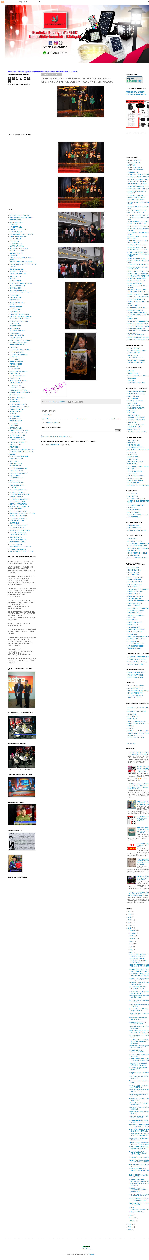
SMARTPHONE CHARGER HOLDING (22, 449)
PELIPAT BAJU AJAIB (16, 352)
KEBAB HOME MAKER (17, 397)
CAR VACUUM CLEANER (18, 229)
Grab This (129, 743)
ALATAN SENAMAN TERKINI (136, 659)
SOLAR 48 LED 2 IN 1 (134, 305)
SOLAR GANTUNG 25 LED (136, 281)
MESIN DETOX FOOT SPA (18, 236)
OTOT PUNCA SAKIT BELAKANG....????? (136, 1051)
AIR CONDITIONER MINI (18, 290)
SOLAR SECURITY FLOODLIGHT (138, 174)
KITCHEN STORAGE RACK (18, 490)
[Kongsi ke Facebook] (80, 402)
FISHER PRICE (15, 359)
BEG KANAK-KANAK (134, 406)
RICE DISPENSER (16, 463)
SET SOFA (13, 305)
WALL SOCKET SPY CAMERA (137, 546)
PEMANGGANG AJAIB (17, 335)
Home (12, 213)
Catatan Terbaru (47, 419)
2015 (129, 917)
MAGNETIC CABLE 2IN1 (135, 478)
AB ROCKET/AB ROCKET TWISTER (21, 234)
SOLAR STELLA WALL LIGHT (136, 278)
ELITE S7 (13, 454)
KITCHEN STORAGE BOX (135, 646)
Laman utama (81, 419)
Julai (131, 944)
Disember (132, 930)
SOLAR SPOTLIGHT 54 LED (136, 245)
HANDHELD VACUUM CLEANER (20, 340)
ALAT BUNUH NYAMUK (17, 286)
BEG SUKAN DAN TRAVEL (18, 516)
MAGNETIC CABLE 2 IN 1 (18, 535)
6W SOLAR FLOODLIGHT (135, 213)
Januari (132, 1221)
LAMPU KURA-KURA (17, 246)
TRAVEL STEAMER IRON (18, 274)
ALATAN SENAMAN (16, 411)
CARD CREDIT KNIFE (17, 520)
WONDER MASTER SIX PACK (19, 407)
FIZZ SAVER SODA (16, 232)
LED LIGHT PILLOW (16, 253)
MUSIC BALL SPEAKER (17, 388)
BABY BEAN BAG (15, 326)
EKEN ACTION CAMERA (18, 542)
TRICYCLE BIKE (15, 475)
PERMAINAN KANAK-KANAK (19, 314)
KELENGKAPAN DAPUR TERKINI (20, 316)
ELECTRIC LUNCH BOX (17, 376)
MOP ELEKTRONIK (16, 338)
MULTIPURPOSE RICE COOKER (20, 293)
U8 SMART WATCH (16, 544)
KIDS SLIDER (14, 461)
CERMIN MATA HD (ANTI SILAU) (20, 350)
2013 (129, 922)
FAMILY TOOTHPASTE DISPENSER (21, 452)
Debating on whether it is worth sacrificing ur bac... (139, 996)
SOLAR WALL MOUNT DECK (136, 181)
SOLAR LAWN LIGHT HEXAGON (137, 294)
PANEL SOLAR (132, 319)
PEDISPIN (13, 414)
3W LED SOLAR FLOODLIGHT (137, 210)
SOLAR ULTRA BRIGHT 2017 (136, 258)
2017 (129, 911)
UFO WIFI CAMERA (133, 550)
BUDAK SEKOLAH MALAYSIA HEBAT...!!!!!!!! (138, 1175)
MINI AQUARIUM (15, 480)
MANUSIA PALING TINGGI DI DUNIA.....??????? (138, 1117)
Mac (130, 1215)
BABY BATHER (15, 402)
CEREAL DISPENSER (17, 269)
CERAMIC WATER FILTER (18, 504)
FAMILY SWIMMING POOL (18, 390)
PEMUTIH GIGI (14, 395)
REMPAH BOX (14, 447)
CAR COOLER (14, 300)
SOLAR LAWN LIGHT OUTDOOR (138, 292)
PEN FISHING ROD (16, 244)
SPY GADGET (14, 241)
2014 (129, 920)
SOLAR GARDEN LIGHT (135, 283)
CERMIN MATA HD (133, 348)
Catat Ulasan (48, 415)
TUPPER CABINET (16, 307)
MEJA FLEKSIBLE (15, 281)
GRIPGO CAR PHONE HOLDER (20, 392)
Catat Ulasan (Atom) (53, 422)
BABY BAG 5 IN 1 (15, 466)
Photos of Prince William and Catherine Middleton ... (138, 955)
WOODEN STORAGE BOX (18, 342)
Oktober (132, 936)
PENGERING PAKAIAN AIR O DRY (21, 283)
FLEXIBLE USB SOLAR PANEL (137, 184)
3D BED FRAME (15, 328)
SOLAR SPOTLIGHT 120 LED (136, 247)
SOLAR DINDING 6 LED (135, 310)
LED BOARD (14, 487)
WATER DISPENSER (134, 579)
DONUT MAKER (15, 416)
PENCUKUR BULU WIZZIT (18, 404)
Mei (130, 949)
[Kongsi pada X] (77, 402)
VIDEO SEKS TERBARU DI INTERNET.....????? (137, 987)
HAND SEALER (15, 373)
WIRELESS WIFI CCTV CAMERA (20, 547)
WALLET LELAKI (15, 445)
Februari (132, 1218)
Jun (130, 947)
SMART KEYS (14, 523)
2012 (129, 925)
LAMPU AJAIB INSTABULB (18, 442)
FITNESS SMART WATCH (18, 539)
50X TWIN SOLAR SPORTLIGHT (137, 179)
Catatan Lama (115, 419)
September (133, 938)
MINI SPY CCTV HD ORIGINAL (20, 530)
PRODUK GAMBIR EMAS (18, 549)
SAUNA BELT (14, 267)
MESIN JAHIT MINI (16, 239)
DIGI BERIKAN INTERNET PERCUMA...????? (137, 1023)
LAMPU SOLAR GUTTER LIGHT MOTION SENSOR (137, 241)
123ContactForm (54, 445)
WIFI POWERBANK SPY (17, 509)
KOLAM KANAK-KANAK (17, 331)
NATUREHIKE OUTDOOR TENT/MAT (21, 551)
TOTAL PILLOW (15, 378)
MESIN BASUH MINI (16, 222)
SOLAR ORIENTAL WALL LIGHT (137, 221)
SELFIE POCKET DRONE (18, 532)
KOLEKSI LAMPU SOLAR (18, 501)
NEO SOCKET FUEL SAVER (19, 248)
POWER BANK (14, 295)
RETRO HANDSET (16, 364)
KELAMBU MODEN (16, 297)
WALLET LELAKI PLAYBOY (18, 511)
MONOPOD (13, 225)
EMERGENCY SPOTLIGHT (18, 525)
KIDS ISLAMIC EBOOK (17, 485)
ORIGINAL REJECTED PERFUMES (21, 262)
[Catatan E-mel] (69, 401)
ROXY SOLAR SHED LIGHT (136, 200)
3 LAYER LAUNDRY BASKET (19, 456)
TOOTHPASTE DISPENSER (19, 354)
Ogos (131, 941)
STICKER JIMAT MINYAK (135, 675)
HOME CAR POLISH (16, 383)
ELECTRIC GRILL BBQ (134, 598)
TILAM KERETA (15, 312)
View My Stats (87, 1249)
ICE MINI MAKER (15, 276)
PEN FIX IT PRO (15, 357)
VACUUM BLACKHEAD (17, 528)
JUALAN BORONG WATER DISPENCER (23, 264)
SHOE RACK (14, 423)
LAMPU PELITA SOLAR (17, 440)
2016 (129, 914)
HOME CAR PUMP (16, 385)
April (131, 952)
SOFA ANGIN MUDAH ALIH (18, 518)
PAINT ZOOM (14, 366)
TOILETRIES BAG (133, 440)
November (132, 933)
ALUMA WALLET (15, 418)
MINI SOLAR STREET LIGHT (136, 289)
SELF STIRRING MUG (17, 437)
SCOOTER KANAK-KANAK (18, 468)
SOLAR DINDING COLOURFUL (137, 249)
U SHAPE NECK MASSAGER (136, 712)
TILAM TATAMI (14, 323)
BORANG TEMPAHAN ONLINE (20, 215)
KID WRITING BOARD (17, 482)
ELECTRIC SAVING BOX (135, 677)
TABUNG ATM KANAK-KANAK (19, 494)
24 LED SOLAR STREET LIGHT (137, 252)
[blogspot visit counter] (86, 1247)
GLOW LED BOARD (133, 429)
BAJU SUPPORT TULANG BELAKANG (22, 513)
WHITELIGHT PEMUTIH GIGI (136, 721)
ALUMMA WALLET (133, 353)
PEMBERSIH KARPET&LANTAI (20, 319)
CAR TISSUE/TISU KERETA (136, 499)
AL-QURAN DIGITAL (16, 409)
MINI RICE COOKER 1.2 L (18, 271)
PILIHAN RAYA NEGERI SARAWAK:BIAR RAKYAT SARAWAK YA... (138, 1189)
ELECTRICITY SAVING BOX (19, 380)
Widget (134, 743)
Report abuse (65, 445)
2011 (129, 928)
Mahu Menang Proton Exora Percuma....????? (138, 1018)
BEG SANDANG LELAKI (17, 492)
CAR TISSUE (14, 426)
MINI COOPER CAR (16, 478)
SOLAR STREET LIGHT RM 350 (137, 312)
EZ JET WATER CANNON (135, 610)
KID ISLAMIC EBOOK (134, 528)
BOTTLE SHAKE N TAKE (18, 251)
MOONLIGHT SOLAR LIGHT (136, 197)
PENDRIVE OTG (15, 369)
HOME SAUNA (14, 333)
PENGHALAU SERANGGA (18, 433)
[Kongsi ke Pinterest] (82, 402)
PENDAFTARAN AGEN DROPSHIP (21, 217)
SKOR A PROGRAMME (136, 1212)
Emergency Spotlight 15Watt (136, 328)
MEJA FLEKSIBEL (133, 587)
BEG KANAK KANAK (16, 361)
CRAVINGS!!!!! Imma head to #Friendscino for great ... (138, 1064)
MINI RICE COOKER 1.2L (135, 688)
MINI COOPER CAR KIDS (135, 425)
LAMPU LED (14, 255)
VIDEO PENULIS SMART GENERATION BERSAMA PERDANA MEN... (138, 960)
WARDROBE (14, 347)
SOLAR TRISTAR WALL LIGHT (137, 224)
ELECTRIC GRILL (15, 309)
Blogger (91, 1254)
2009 (129, 1227)
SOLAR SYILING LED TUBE (136, 299)
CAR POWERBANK (16, 428)
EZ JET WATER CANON (17, 345)
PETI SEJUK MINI (15, 220)
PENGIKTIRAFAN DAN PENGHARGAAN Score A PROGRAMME (138, 1153)
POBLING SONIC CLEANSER (19, 506)
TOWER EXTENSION (16, 459)
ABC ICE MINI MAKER (134, 584)
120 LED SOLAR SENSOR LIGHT (138, 271)
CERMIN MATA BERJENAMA (19, 430)
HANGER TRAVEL (16, 227)
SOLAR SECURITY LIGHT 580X (137, 324)
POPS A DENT (14, 399)
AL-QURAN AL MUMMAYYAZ (19, 499)
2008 (129, 1229)
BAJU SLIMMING (15, 288)
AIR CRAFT (13, 278)
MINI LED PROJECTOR (17, 302)
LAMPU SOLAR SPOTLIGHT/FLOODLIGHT (135, 334)
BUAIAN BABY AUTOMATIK (18, 371)
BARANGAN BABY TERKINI (19, 321)
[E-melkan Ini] (73, 402)
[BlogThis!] (75, 402)
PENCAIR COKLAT (16, 421)
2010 (129, 1224)
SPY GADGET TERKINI (17, 435)
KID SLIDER (131, 413)
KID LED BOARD (132, 172)
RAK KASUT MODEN (16, 497)
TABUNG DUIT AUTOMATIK (18, 473)
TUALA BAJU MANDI (16, 471)
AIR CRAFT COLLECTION (135, 447)
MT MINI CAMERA (16, 537)
